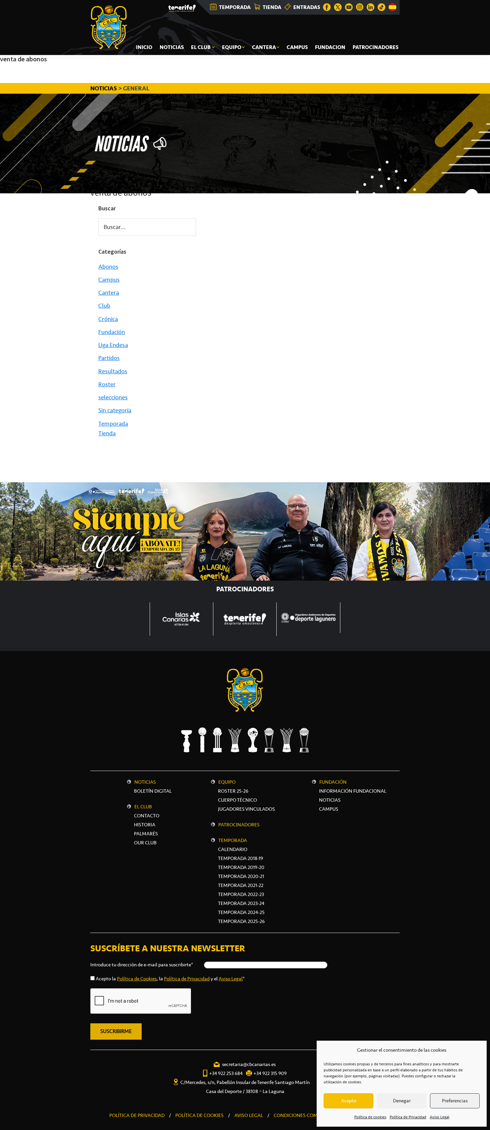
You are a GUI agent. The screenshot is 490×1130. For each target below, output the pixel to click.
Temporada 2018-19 (240, 858)
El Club (143, 807)
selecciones (113, 397)
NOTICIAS (104, 88)
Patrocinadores (239, 825)
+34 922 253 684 (226, 1073)
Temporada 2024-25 (241, 912)
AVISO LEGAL (248, 1115)
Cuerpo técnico (237, 800)
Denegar (402, 1101)
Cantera (108, 292)
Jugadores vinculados (246, 809)
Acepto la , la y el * (170, 979)
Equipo (227, 782)
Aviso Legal (439, 1117)
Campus (109, 279)
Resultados (112, 371)
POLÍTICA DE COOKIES (199, 1115)
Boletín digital (153, 791)
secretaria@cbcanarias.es (249, 1064)
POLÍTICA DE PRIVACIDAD (137, 1115)
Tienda (107, 433)
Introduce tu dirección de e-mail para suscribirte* (141, 965)
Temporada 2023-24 (241, 903)
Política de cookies (370, 1117)
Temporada (113, 423)
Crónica (108, 319)
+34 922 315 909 (270, 1073)
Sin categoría (114, 410)
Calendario (232, 849)
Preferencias (455, 1101)
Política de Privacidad (408, 1117)
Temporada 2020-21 (241, 876)
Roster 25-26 (233, 791)
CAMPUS (328, 809)
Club (104, 305)
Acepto (348, 1101)
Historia (144, 825)
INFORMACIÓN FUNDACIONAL (352, 791)
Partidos (109, 358)
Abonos (108, 266)
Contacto (146, 816)
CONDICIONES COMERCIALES (306, 1115)
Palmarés (146, 834)
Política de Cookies (137, 979)
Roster (107, 384)
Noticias (145, 782)
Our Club (145, 843)
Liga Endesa (113, 345)
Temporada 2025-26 (241, 921)
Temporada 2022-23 (241, 894)
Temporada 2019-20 (241, 867)
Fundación (111, 332)
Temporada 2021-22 (240, 885)
